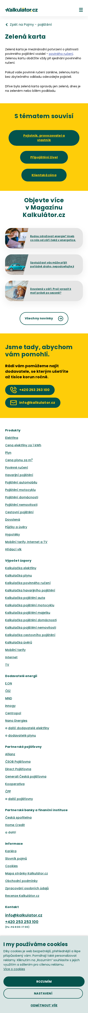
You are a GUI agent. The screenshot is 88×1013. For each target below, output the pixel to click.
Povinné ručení (16, 467)
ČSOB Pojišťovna (18, 761)
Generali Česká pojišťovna (25, 776)
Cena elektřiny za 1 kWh (23, 445)
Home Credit (15, 825)
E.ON (8, 683)
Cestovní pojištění (19, 512)
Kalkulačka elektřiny (20, 568)
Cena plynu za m (19, 460)
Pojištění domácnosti (21, 497)
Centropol (13, 713)
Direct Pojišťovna (18, 769)
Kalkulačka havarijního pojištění (30, 590)
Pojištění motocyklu (20, 490)
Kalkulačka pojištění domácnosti (31, 620)
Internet (11, 657)
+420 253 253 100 (21, 921)
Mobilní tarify (15, 650)
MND (8, 698)
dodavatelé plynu (22, 735)
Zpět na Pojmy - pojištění (31, 24)
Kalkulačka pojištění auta (25, 598)
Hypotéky (12, 534)
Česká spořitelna (18, 817)
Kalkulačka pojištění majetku (27, 613)
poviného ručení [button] (61, 54)
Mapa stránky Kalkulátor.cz (26, 873)
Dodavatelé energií (21, 676)
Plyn (8, 453)
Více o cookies (14, 969)
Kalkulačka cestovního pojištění (30, 635)
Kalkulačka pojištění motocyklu (29, 605)
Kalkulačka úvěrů (18, 642)
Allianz (10, 754)
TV (7, 665)
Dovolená (12, 519)
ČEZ (8, 691)
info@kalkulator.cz (23, 915)
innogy (10, 706)
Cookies (11, 866)
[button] (81, 9)
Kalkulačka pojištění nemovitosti (30, 627)
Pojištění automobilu (21, 482)
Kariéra (10, 851)
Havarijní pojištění (19, 475)
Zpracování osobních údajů (27, 888)
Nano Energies (16, 720)
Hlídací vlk (13, 549)
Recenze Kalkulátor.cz (22, 896)
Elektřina (11, 438)
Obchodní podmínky (21, 881)
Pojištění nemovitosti (21, 505)
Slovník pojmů (16, 858)
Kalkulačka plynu (18, 575)
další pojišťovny (20, 799)
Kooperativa (15, 784)
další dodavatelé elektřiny (28, 728)
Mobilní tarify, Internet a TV (26, 542)
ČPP (8, 791)
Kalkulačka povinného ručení (28, 583)
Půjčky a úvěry (16, 527)
